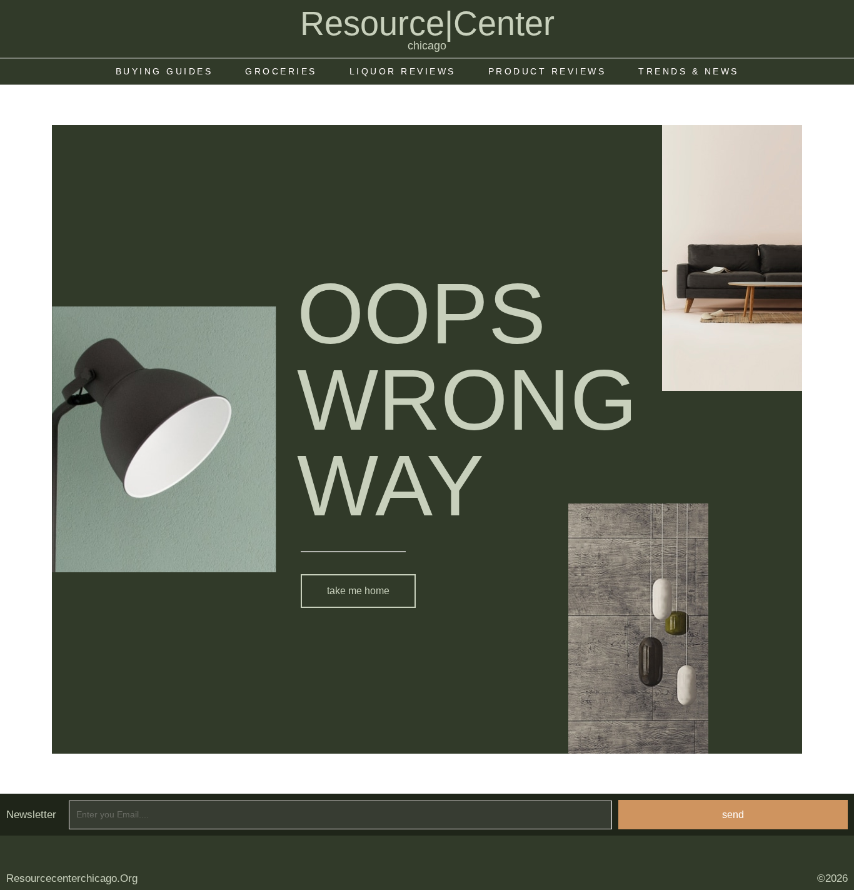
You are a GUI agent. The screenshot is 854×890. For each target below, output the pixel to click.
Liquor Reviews (402, 71)
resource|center (427, 23)
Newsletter (31, 815)
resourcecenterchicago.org (72, 878)
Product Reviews (547, 71)
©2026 (832, 878)
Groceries (281, 71)
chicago (427, 45)
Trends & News (688, 71)
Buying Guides (164, 71)
